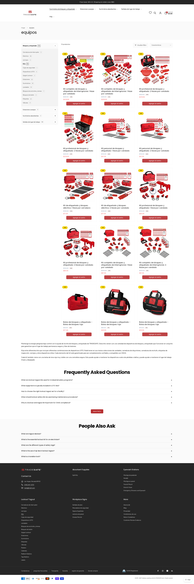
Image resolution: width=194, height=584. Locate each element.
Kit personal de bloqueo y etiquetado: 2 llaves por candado (154, 149)
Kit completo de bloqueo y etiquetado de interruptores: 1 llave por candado (78, 91)
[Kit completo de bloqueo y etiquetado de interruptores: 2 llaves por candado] (155, 255)
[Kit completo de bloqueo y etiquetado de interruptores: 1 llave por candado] (79, 81)
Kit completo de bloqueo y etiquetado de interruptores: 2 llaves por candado (152, 264)
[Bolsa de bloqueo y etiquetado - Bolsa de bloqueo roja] (79, 314)
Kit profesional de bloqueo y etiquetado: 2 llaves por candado (154, 90)
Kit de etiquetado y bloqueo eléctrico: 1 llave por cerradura (76, 206)
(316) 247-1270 (29, 485)
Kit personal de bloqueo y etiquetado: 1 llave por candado (115, 149)
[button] (63, 9)
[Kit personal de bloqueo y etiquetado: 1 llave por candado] (117, 141)
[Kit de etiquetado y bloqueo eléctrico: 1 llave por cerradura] (79, 198)
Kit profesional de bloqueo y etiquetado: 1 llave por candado (153, 206)
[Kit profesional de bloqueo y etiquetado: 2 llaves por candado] (155, 81)
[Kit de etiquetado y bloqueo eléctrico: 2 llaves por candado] (117, 198)
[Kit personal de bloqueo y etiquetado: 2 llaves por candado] (155, 141)
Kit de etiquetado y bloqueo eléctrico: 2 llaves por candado (115, 206)
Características (156, 45)
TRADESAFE (158, 578)
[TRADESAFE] (31, 471)
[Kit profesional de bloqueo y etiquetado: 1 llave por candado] (155, 198)
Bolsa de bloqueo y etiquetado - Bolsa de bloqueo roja (77, 323)
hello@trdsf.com (29, 488)
